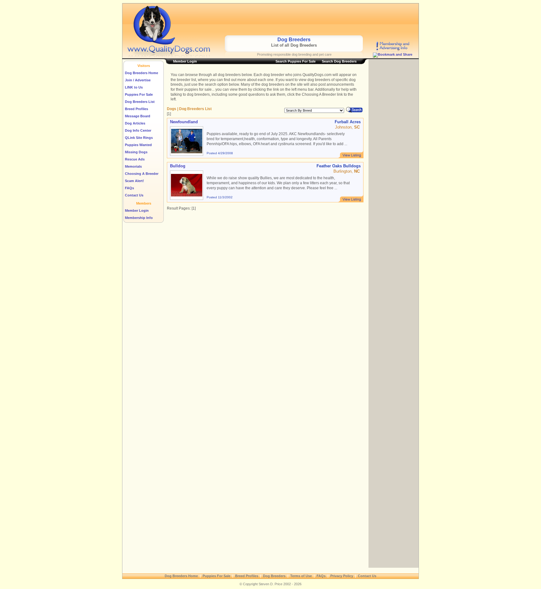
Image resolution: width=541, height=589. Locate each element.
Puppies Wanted (138, 145)
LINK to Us (134, 87)
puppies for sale (198, 89)
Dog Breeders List (140, 102)
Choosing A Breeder (141, 173)
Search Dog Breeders (339, 61)
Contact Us (134, 195)
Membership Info (139, 218)
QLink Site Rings (139, 138)
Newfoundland (184, 121)
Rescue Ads (135, 159)
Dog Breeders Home (141, 73)
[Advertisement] (296, 19)
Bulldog (177, 166)
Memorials (133, 166)
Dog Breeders (274, 576)
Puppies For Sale (139, 94)
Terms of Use (301, 576)
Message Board (137, 116)
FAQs (129, 188)
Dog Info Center (138, 130)
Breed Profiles (136, 109)
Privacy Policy (341, 576)
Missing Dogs (136, 152)
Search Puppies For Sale (296, 61)
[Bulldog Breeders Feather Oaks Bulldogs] (350, 198)
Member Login (137, 210)
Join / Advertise (138, 80)
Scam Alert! (134, 181)
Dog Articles (135, 123)
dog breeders (229, 75)
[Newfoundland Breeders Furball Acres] (350, 154)
